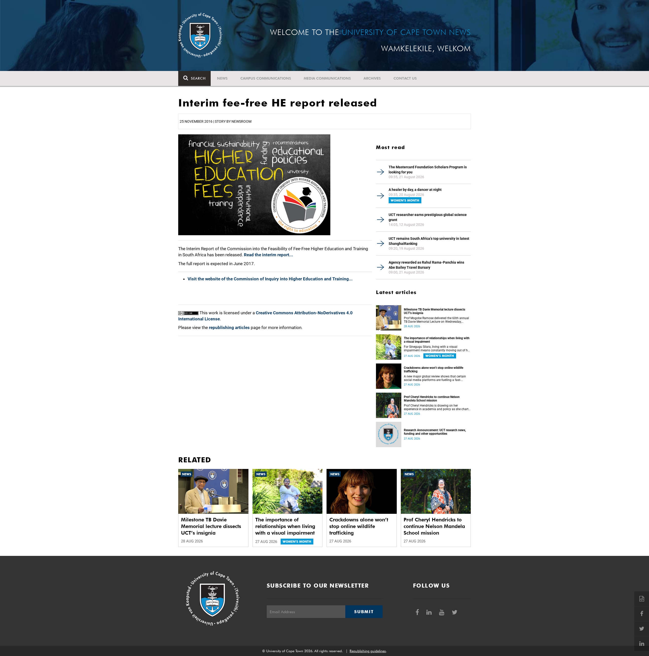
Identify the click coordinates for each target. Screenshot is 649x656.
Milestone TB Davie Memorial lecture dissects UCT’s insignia (434, 311)
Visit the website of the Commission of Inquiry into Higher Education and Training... (270, 278)
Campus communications (265, 78)
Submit (363, 611)
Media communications (327, 78)
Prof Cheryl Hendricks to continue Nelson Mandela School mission (432, 398)
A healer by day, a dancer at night (415, 190)
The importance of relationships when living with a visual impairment (437, 339)
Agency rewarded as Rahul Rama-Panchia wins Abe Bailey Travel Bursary (426, 264)
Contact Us (405, 78)
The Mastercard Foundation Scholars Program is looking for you (428, 169)
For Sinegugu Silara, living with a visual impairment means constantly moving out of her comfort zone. (437, 348)
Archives (372, 78)
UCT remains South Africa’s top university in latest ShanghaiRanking (429, 241)
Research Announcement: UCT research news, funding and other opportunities (435, 431)
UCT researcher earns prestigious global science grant (428, 217)
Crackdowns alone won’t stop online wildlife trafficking (433, 369)
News (222, 78)
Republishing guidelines (368, 651)
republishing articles (229, 327)
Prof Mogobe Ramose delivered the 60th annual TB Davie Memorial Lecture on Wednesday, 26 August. (436, 319)
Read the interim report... (268, 254)
